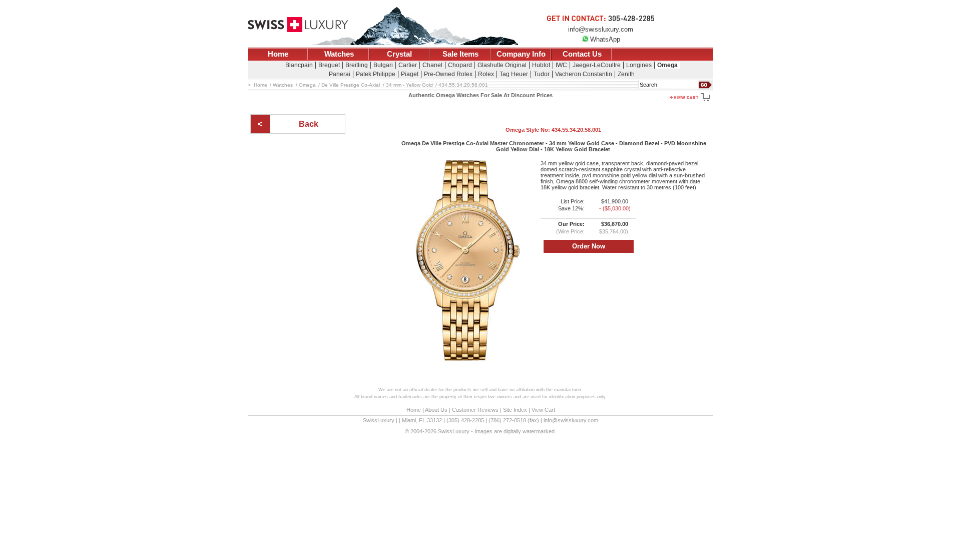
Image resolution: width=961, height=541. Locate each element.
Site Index (515, 410)
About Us (436, 410)
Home (278, 54)
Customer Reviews (475, 410)
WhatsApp (605, 39)
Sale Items (460, 54)
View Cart (543, 410)
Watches (339, 54)
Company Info (521, 54)
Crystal (399, 54)
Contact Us (582, 54)
